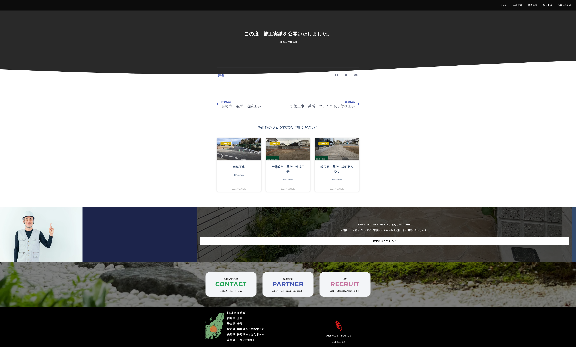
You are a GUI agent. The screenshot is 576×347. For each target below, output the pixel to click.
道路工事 (239, 167)
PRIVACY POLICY (338, 335)
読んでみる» (239, 175)
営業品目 (532, 5)
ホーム (503, 5)
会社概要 (517, 5)
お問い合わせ (565, 5)
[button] (336, 75)
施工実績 (547, 5)
